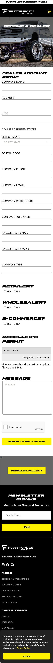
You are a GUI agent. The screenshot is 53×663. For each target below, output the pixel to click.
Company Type (12, 264)
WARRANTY (7, 622)
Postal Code (11, 153)
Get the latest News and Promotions (26, 505)
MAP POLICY (8, 628)
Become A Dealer (11, 585)
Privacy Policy (23, 648)
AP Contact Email (15, 233)
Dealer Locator (11, 591)
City (5, 113)
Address (8, 97)
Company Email (13, 185)
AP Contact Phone (15, 249)
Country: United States (19, 129)
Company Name (13, 82)
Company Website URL (17, 201)
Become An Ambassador (15, 579)
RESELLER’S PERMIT (20, 339)
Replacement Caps (12, 596)
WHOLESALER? (24, 302)
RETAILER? (18, 286)
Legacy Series (9, 602)
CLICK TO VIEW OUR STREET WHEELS (26, 2)
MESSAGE (16, 378)
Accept (26, 656)
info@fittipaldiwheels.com (19, 556)
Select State (11, 137)
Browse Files (11, 350)
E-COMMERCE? (23, 318)
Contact (6, 616)
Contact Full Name (16, 217)
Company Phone (14, 169)
